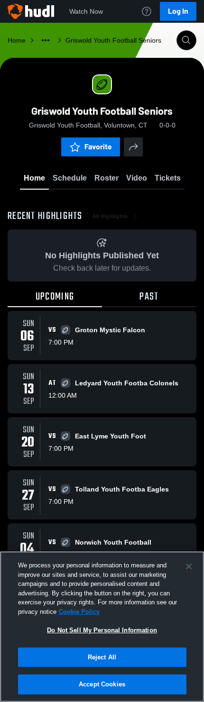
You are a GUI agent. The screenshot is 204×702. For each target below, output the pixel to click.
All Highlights (110, 216)
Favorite (98, 146)
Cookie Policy (79, 611)
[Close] (188, 566)
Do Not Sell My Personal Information (102, 630)
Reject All (102, 657)
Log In (178, 11)
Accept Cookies (102, 684)
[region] (102, 626)
